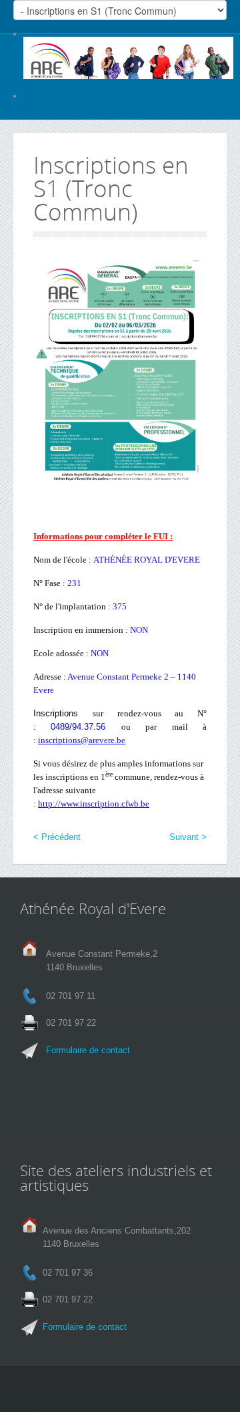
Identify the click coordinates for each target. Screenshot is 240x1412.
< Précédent (57, 837)
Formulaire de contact (88, 1050)
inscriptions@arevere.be (81, 740)
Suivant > (188, 837)
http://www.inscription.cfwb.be (93, 804)
